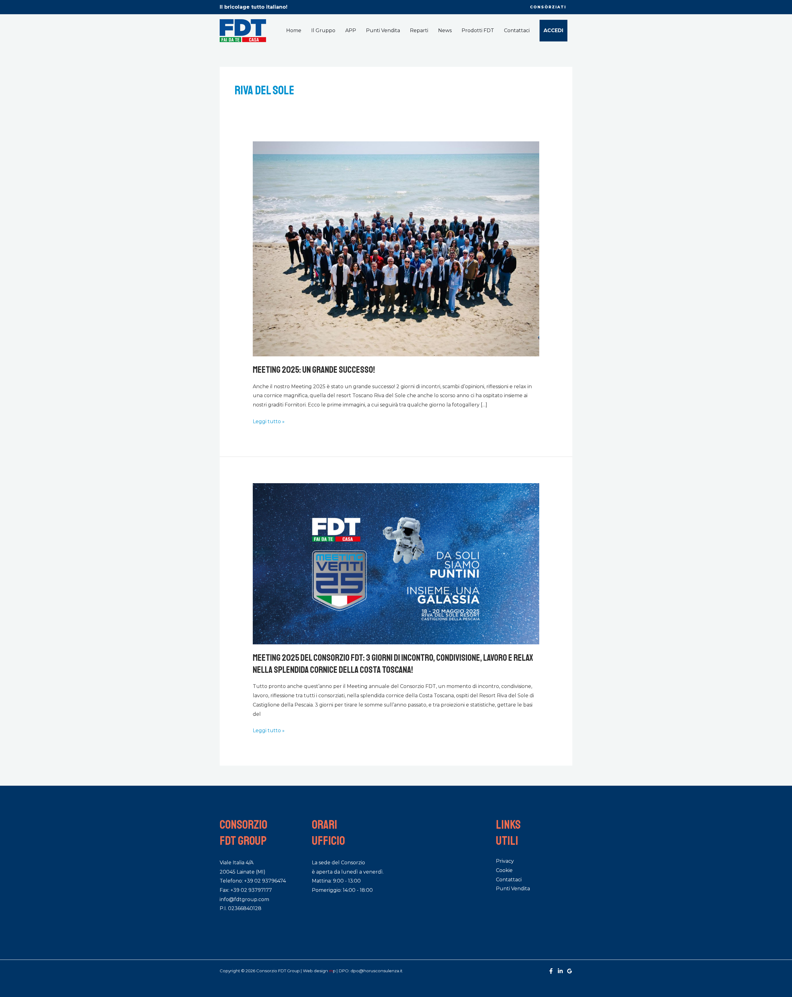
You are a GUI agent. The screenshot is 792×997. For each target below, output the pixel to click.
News (445, 30)
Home (293, 30)
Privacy (505, 861)
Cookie (504, 870)
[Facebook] (551, 971)
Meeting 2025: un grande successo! (314, 370)
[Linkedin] (560, 971)
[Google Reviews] (569, 971)
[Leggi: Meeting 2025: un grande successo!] (396, 248)
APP (350, 30)
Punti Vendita (383, 30)
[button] (548, 7)
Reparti (419, 30)
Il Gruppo (323, 30)
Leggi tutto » (269, 420)
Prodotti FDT (478, 30)
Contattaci (517, 30)
